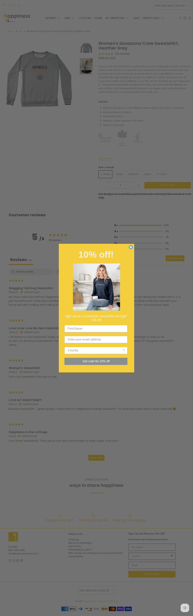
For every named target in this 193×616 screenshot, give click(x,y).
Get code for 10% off (96, 361)
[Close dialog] (131, 247)
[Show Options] (124, 350)
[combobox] (95, 350)
